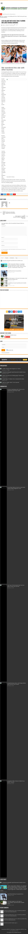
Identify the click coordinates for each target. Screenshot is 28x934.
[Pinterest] (14, 312)
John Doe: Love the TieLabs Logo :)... (11, 922)
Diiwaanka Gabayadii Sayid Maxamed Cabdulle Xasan (13, 260)
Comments (12, 257)
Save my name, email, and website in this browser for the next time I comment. (13, 250)
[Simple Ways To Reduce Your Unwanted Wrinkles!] (1, 379)
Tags (16, 257)
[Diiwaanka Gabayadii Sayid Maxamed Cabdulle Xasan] (1, 372)
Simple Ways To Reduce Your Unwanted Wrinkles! (13, 379)
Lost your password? (5, 352)
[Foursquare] (19, 312)
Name (2, 237)
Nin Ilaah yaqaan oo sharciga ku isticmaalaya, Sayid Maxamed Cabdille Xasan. (15, 902)
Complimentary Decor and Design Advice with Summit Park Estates (16, 684)
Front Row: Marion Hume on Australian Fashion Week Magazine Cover (16, 488)
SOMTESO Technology (10, 929)
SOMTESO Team (23, 929)
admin (3, 24)
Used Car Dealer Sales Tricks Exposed (10, 382)
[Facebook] (9, 312)
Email (2, 241)
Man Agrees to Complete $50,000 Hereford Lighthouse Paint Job (19, 217)
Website (2, 245)
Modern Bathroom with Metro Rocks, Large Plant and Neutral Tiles (9, 213)
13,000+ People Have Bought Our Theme (11, 368)
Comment (3, 225)
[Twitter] (12, 312)
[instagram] (21, 312)
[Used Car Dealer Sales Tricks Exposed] (1, 382)
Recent (2, 257)
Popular (6, 257)
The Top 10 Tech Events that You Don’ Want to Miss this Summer (15, 586)
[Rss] (7, 312)
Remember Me (10, 350)
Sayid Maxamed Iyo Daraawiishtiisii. (9, 14)
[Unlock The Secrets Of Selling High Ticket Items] (1, 375)
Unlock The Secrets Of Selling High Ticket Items (13, 375)
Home (2, 16)
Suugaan (5, 16)
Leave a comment (6, 25)
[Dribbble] (16, 312)
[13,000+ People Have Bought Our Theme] (1, 368)
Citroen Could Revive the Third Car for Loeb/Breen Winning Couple (16, 390)
